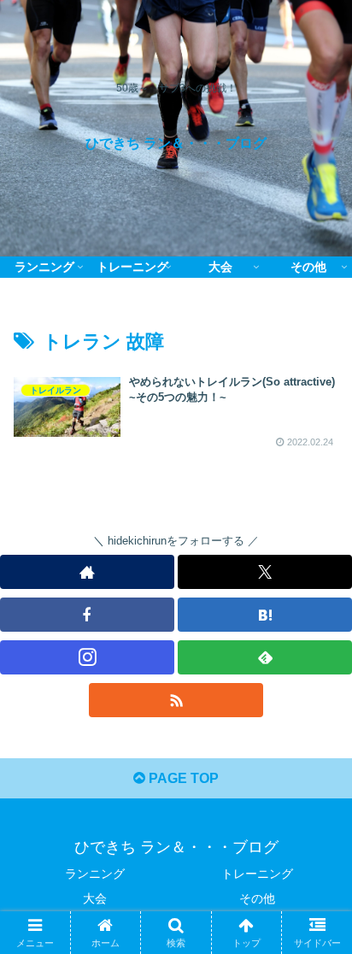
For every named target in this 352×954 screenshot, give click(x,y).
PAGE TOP (182, 778)
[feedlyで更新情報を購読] (265, 657)
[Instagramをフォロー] (87, 657)
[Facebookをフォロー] (87, 615)
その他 (257, 898)
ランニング (95, 873)
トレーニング (257, 873)
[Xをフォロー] (265, 572)
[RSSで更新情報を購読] (176, 700)
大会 (95, 898)
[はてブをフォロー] (265, 615)
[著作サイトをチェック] (87, 572)
